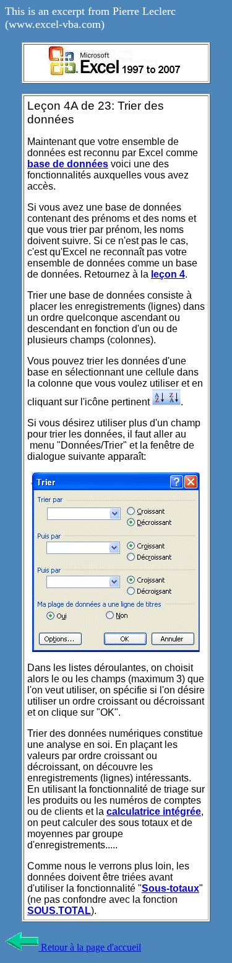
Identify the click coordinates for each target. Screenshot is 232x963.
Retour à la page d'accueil (89, 947)
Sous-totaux (170, 888)
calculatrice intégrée (153, 811)
